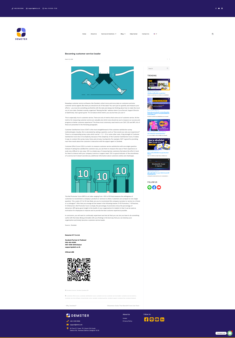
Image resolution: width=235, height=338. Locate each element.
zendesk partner (102, 298)
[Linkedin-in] (162, 319)
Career (125, 318)
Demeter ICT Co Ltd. (72, 235)
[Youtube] (219, 8)
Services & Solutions (107, 34)
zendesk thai (121, 298)
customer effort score (73, 296)
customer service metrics (129, 296)
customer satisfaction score (88, 296)
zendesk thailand (131, 298)
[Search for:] (158, 68)
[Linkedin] (222, 8)
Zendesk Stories (71, 290)
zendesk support (113, 298)
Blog (122, 34)
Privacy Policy (127, 321)
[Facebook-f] (216, 8)
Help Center (133, 34)
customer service (101, 296)
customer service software (72, 298)
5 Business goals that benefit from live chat (123, 306)
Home (84, 34)
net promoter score (86, 298)
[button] (213, 34)
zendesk (95, 298)
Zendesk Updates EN (82, 290)
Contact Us (145, 34)
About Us (94, 34)
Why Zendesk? (71, 306)
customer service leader (114, 296)
